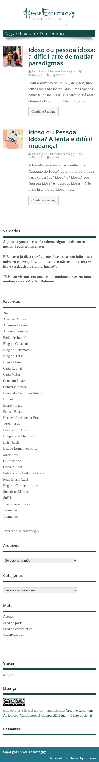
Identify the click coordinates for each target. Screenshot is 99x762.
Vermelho (10, 510)
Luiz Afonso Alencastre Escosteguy (53, 71)
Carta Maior (11, 374)
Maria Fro (10, 455)
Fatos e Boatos (13, 412)
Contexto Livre (14, 381)
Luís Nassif (11, 442)
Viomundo (10, 516)
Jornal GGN (11, 424)
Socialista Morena (16, 492)
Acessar (8, 616)
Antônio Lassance (15, 331)
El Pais (8, 399)
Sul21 (7, 498)
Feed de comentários (17, 629)
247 (5, 313)
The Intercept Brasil (17, 504)
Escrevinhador (13, 405)
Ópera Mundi (12, 467)
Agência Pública (14, 319)
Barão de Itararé (14, 338)
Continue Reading (43, 111)
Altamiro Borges (15, 325)
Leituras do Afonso (16, 430)
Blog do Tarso (13, 356)
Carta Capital (12, 368)
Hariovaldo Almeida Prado (22, 418)
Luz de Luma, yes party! (21, 448)
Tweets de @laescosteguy (21, 531)
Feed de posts (12, 623)
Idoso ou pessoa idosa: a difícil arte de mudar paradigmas (61, 56)
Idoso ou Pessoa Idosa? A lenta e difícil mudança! (60, 139)
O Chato (55, 157)
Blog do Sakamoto (16, 350)
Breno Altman (13, 362)
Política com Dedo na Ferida (23, 473)
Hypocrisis (56, 75)
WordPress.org (13, 635)
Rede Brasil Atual (15, 479)
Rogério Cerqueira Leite (20, 486)
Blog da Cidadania (16, 344)
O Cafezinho (12, 461)
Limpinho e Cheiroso (18, 436)
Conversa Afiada (15, 387)
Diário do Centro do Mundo (23, 393)
